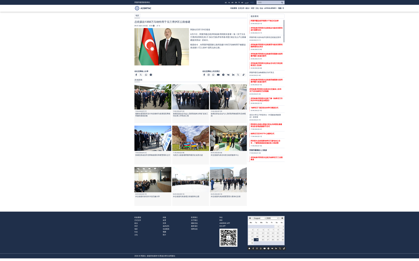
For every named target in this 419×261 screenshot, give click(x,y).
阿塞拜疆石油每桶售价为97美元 (261, 72)
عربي (247, 2)
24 (252, 240)
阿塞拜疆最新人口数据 (258, 150)
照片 (164, 235)
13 (268, 233)
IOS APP (222, 226)
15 (278, 233)
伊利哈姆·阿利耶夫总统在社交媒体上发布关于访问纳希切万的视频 (265, 90)
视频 (280, 8)
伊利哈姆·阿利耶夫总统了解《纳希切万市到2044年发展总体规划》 (267, 99)
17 (252, 236)
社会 (261, 8)
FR (239, 2)
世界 (164, 223)
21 (273, 236)
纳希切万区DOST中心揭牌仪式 (262, 134)
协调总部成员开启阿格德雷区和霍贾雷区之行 (152, 155)
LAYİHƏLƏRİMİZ (270, 8)
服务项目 (194, 226)
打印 (151, 26)
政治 (247, 8)
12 (263, 233)
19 (263, 236)
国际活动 (194, 223)
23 (283, 236)
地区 (137, 15)
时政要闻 (233, 8)
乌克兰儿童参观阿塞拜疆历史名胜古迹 (188, 155)
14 (273, 233)
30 (283, 240)
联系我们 (194, 217)
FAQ (220, 217)
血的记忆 (166, 226)
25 (257, 240)
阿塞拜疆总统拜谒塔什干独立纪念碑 (265, 21)
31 (252, 243)
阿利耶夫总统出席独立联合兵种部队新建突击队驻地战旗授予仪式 (266, 125)
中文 (252, 2)
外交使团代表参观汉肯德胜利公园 (186, 196)
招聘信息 (194, 229)
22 (278, 236)
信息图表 (166, 229)
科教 (164, 217)
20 (268, 236)
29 (278, 240)
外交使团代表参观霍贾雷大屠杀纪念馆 (225, 196)
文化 (257, 8)
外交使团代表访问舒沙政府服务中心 (225, 155)
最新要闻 (254, 16)
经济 (252, 8)
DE (236, 2)
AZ (226, 2)
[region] (267, 91)
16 (283, 233)
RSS (220, 220)
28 (273, 240)
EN (232, 2)
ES (242, 2)
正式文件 (241, 8)
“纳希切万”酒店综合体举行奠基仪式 (264, 108)
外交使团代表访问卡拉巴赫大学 (147, 196)
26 (263, 240)
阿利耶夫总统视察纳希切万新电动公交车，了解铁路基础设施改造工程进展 (265, 142)
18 (257, 236)
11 (257, 233)
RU (229, 2)
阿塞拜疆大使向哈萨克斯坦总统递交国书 (265, 37)
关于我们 (194, 220)
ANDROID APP (224, 223)
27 (268, 240)
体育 (164, 220)
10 (252, 233)
